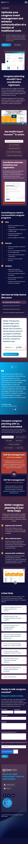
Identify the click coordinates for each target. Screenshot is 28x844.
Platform (8, 788)
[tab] (14, 302)
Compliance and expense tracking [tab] (14, 155)
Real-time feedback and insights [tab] (14, 152)
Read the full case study (10, 354)
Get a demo (6, 45)
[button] (12, 409)
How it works (17, 45)
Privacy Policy (4, 816)
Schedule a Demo (10, 784)
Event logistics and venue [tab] (14, 148)
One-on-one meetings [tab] (14, 144)
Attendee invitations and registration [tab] (14, 141)
